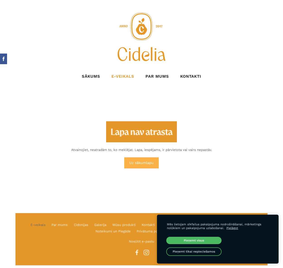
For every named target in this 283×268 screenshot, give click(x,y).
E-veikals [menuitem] (122, 76)
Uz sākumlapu (141, 163)
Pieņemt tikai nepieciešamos (194, 251)
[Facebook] (137, 252)
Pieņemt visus (194, 240)
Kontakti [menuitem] (190, 76)
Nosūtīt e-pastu (141, 241)
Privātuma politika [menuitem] (151, 231)
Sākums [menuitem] (91, 76)
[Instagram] (146, 252)
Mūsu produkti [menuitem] (124, 225)
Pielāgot (232, 228)
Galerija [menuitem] (100, 225)
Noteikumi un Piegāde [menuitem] (113, 231)
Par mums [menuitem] (157, 76)
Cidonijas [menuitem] (81, 225)
